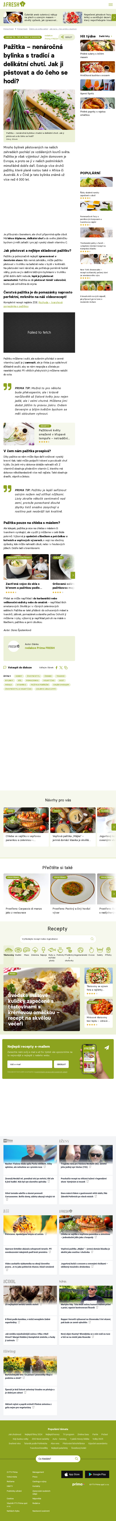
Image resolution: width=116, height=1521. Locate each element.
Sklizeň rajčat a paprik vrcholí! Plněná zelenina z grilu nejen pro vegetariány (28, 1406)
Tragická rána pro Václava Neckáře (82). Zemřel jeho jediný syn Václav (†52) (84, 1165)
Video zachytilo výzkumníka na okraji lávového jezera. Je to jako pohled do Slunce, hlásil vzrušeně (29, 1265)
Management (38, 1472)
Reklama (10, 1481)
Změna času (83, 1434)
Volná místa (12, 1477)
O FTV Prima (12, 1472)
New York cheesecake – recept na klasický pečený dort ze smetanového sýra (94, 272)
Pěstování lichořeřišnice (74, 1443)
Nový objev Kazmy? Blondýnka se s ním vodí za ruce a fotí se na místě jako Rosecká (85, 1335)
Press (34, 1477)
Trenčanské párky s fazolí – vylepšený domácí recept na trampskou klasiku (92, 246)
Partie (95, 1434)
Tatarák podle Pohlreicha (35, 1443)
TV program (68, 1434)
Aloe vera (55, 1443)
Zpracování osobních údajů (41, 1492)
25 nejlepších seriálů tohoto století (22, 1304)
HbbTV (10, 1486)
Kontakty (36, 1486)
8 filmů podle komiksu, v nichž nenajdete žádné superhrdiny (27, 1321)
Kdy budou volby (20, 1439)
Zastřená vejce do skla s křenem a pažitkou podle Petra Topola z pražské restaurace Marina (23, 586)
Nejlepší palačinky (59, 1448)
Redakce (36, 1503)
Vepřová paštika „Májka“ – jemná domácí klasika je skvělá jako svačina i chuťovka (71, 838)
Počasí (104, 1434)
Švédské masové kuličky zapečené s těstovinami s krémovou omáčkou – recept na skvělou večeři (34, 1009)
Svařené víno (15, 1443)
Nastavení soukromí (41, 1511)
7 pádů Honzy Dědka (79, 1439)
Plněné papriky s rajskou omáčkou (93, 113)
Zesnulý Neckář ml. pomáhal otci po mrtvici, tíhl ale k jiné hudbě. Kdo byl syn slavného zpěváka (29, 1180)
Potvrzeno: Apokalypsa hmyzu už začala (24, 1234)
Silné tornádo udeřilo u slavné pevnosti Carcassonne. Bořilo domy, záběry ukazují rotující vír (30, 1195)
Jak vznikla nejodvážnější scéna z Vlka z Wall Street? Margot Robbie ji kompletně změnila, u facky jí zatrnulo (30, 1337)
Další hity (104, 36)
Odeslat (61, 1064)
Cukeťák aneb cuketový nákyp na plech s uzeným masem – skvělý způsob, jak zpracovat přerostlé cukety (40, 18)
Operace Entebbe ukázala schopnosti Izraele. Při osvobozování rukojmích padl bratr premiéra (28, 1250)
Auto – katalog (59, 1439)
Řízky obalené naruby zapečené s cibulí (89, 194)
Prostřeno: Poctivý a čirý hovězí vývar (71, 910)
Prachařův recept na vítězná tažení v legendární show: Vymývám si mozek (84, 1180)
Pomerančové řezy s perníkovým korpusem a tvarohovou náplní (91, 219)
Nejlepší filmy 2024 (33, 1434)
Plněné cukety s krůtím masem (92, 55)
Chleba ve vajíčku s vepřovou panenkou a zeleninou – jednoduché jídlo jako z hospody (24, 838)
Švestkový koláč (78, 1448)
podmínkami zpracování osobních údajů (51, 1072)
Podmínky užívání (14, 1491)
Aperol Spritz (87, 93)
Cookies (10, 1498)
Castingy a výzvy (39, 1481)
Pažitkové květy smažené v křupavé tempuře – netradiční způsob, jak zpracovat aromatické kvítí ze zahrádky (54, 434)
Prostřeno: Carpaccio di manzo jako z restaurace (24, 910)
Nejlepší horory (53, 1434)
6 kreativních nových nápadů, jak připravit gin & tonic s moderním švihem (93, 299)
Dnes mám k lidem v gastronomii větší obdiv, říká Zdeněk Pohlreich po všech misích (84, 1195)
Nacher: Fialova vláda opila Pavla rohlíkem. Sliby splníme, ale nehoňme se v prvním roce (28, 1165)
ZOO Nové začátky (40, 1439)
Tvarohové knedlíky (39, 1448)
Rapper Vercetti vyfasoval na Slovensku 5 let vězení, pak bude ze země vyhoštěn (86, 1321)
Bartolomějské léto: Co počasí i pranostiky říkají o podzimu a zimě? (28, 1376)
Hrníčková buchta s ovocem (95, 75)
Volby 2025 (98, 1439)
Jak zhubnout (14, 1434)
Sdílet (67, 38)
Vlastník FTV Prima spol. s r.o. (17, 1504)
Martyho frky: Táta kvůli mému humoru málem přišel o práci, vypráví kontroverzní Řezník (86, 1306)
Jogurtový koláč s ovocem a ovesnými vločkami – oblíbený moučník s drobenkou (84, 1265)
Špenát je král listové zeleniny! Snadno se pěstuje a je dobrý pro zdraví (30, 1391)
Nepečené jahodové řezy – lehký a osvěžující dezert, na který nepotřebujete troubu (99, 17)
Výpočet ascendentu (97, 1443)
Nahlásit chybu (13, 1511)
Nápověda (36, 1498)
